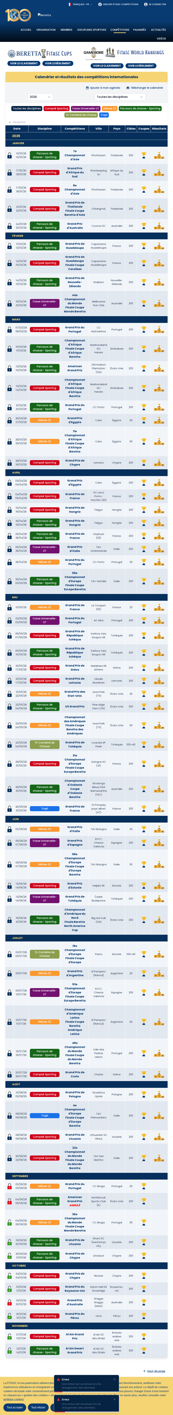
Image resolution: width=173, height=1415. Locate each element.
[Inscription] (10, 1222)
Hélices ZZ (109, 108)
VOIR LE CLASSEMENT (24, 63)
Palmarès (139, 30)
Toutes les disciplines (27, 108)
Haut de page (156, 1371)
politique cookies (13, 1399)
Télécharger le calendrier (147, 88)
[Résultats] (159, 155)
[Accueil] (18, 15)
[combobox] (80, 4)
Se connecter (157, 4)
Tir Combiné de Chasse (81, 115)
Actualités (158, 30)
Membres (66, 30)
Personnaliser (62, 1407)
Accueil (26, 30)
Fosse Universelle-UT (85, 108)
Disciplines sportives (91, 30)
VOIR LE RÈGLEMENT (58, 63)
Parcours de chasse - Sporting (140, 108)
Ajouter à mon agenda (105, 88)
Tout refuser (38, 1407)
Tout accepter (15, 1407)
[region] (103, 15)
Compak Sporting (56, 108)
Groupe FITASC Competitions (120, 4)
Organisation (46, 30)
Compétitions (119, 30)
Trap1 (104, 115)
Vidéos (161, 38)
